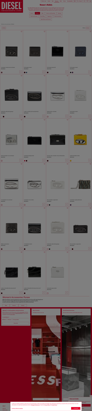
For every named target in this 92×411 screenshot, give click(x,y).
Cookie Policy (54, 404)
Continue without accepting (17, 408)
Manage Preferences (35, 404)
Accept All (76, 408)
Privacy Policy (47, 404)
